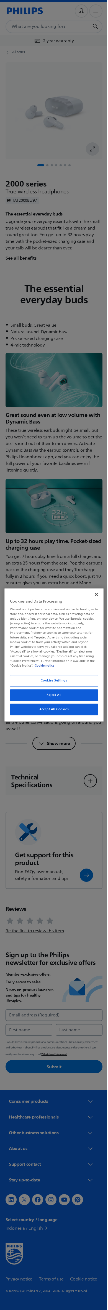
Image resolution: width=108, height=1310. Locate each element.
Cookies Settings (52, 680)
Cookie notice (43, 666)
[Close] (94, 594)
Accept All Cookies (51, 709)
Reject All (52, 695)
